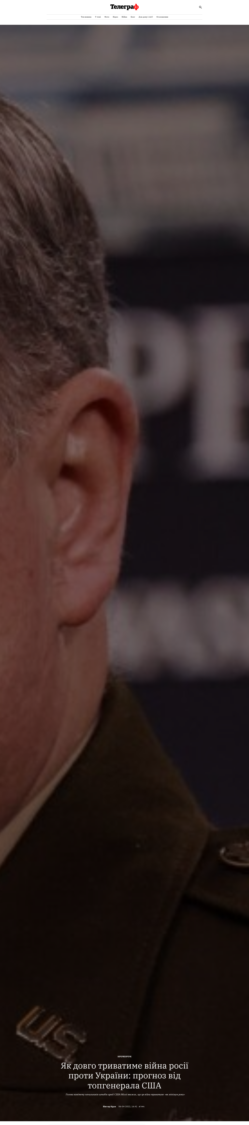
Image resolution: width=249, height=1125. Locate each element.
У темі (98, 17)
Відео (115, 17)
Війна (124, 17)
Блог (133, 17)
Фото (106, 17)
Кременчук (125, 1056)
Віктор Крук (109, 1106)
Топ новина (86, 17)
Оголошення (162, 17)
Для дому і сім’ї (146, 17)
